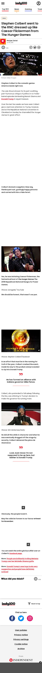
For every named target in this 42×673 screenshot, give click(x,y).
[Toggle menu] (3, 3)
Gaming (28, 9)
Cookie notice (21, 644)
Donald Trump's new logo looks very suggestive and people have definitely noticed (19, 569)
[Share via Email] (38, 47)
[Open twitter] (21, 618)
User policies (21, 630)
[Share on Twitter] (34, 47)
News (16, 9)
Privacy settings (21, 639)
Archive (21, 648)
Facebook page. (15, 553)
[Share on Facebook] (30, 47)
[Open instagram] (30, 618)
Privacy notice (21, 634)
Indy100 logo (21, 3)
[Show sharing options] (39, 270)
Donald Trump (7, 99)
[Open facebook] (12, 618)
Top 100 (5, 9)
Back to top (36, 604)
